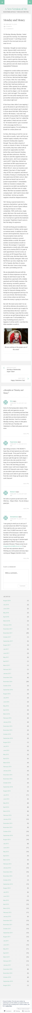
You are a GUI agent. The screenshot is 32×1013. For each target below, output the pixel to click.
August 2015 (6, 742)
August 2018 (6, 600)
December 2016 (7, 677)
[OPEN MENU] (2, 2)
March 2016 (6, 714)
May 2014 (6, 803)
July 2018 (6, 604)
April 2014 (6, 807)
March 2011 (6, 957)
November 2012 (7, 876)
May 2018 (6, 612)
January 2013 (7, 868)
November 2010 (7, 973)
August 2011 (6, 936)
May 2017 (6, 657)
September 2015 (8, 738)
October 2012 (7, 880)
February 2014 (7, 815)
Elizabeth (8, 26)
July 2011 (6, 940)
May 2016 (6, 706)
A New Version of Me (16, 9)
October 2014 (7, 783)
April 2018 (6, 617)
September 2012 (8, 884)
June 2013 (6, 847)
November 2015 (7, 730)
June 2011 (6, 945)
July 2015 (6, 746)
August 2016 (6, 694)
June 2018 (6, 608)
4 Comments (10, 28)
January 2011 (7, 965)
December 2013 (7, 823)
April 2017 (6, 661)
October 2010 (7, 977)
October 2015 (7, 734)
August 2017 (6, 645)
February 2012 (7, 912)
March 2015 (6, 762)
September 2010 (8, 981)
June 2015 (6, 750)
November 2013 (7, 827)
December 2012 (7, 872)
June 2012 (6, 896)
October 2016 (7, 685)
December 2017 (7, 629)
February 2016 (7, 718)
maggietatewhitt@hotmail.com (12, 546)
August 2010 (6, 985)
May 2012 (6, 900)
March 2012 (6, 908)
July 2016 (6, 697)
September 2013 (8, 835)
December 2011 (7, 920)
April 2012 (6, 904)
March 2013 (6, 860)
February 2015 (7, 766)
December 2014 (7, 774)
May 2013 (6, 851)
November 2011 (7, 924)
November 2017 (7, 633)
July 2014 (6, 795)
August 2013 (6, 839)
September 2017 (8, 641)
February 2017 (7, 669)
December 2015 (7, 726)
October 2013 (7, 831)
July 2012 (6, 892)
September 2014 (8, 787)
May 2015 (6, 754)
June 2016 (6, 702)
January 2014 (7, 819)
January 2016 (7, 722)
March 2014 (6, 811)
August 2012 (6, 888)
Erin (11, 401)
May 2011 (6, 949)
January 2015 (7, 770)
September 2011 (8, 932)
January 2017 (7, 673)
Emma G (13, 492)
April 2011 (6, 953)
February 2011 (7, 961)
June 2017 (6, 653)
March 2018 (6, 621)
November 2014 (7, 779)
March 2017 (6, 665)
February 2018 (7, 625)
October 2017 (7, 637)
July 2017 (6, 649)
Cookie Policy (8, 1006)
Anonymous (14, 517)
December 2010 (7, 969)
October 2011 (7, 928)
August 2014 (6, 791)
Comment (22, 586)
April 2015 (6, 758)
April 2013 (6, 855)
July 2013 (6, 843)
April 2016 (6, 710)
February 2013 (7, 864)
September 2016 (8, 689)
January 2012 (7, 916)
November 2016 (7, 681)
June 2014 (6, 799)
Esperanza (13, 442)
